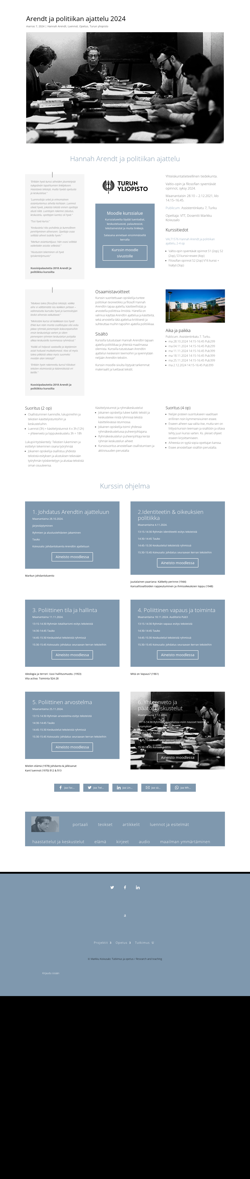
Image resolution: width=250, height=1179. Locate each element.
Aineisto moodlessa (72, 556)
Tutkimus (142, 943)
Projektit (101, 943)
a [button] (125, 915)
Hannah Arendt (56, 26)
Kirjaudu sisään (50, 973)
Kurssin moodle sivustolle (125, 252)
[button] (45, 824)
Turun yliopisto (99, 26)
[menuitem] (80, 824)
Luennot (73, 26)
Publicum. (173, 208)
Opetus (83, 26)
